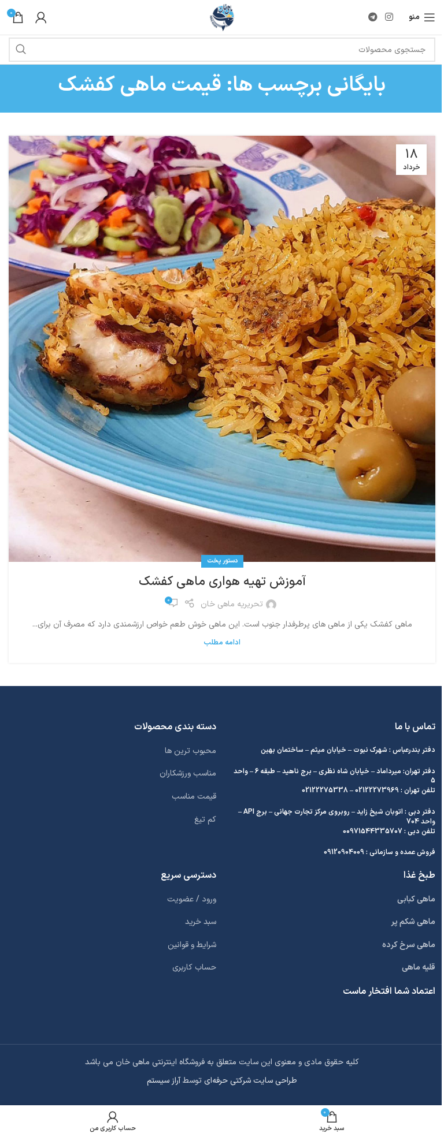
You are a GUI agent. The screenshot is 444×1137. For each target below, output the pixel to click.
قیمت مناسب (194, 797)
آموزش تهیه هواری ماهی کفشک (222, 581)
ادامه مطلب (222, 642)
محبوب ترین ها (190, 751)
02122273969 (377, 790)
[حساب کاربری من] (41, 17)
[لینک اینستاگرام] (389, 17)
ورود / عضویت (191, 899)
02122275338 (325, 790)
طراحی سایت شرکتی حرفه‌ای (250, 1081)
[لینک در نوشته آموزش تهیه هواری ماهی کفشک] (222, 349)
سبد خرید (200, 922)
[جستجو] (21, 50)
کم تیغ (205, 820)
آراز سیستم (163, 1081)
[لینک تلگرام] (372, 17)
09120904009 (344, 852)
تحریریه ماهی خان (232, 604)
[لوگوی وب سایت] (222, 17)
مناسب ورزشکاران (188, 773)
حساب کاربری (194, 967)
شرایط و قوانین (192, 945)
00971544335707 (372, 831)
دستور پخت (222, 561)
